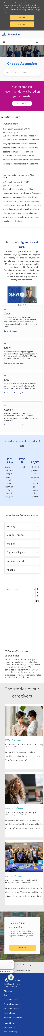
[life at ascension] (22, 321)
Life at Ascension (10, 1000)
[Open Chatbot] (11, 977)
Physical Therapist (10, 124)
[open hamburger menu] (4, 41)
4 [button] (25, 305)
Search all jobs (9, 1013)
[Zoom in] (37, 589)
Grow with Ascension (12, 1004)
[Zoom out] (37, 592)
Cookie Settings (34, 10)
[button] (36, 72)
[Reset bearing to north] (37, 596)
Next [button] (35, 295)
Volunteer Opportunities (13, 1018)
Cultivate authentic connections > (15, 425)
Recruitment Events (11, 1009)
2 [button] (21, 305)
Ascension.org (9, 1027)
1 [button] (18, 305)
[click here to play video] (22, 295)
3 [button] (23, 305)
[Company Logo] (11, 34)
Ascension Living (10, 1032)
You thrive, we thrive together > (15, 393)
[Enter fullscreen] (37, 601)
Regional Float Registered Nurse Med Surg (18, 176)
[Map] (22, 615)
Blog (5, 995)
